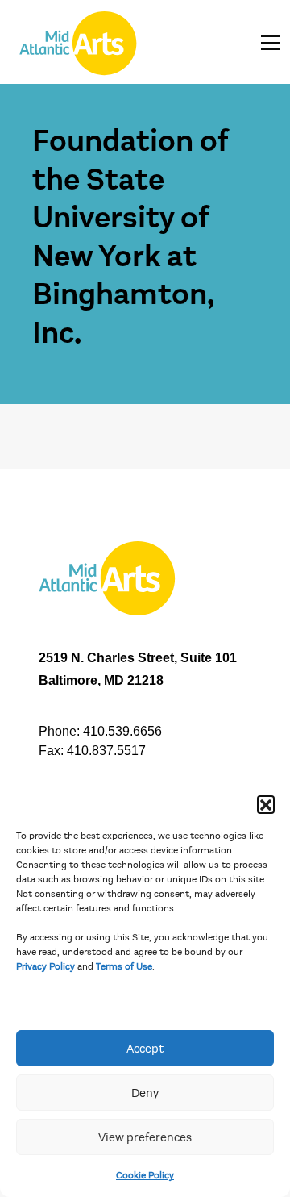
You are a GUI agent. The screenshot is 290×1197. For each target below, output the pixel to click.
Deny (145, 1093)
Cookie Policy (145, 1175)
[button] (266, 804)
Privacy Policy (45, 966)
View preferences (145, 1137)
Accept (145, 1048)
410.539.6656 (122, 731)
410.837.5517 (106, 750)
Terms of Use (124, 966)
